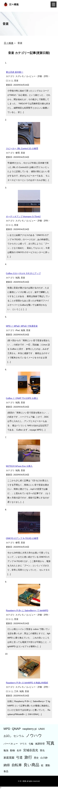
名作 (19, 750)
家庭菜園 (9, 757)
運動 (47, 765)
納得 (7, 765)
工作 (16, 691)
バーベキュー (11, 743)
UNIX (41, 728)
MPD (7, 728)
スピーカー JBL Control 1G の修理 (22, 148)
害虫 (42, 750)
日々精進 (14, 4)
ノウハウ (34, 735)
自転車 (17, 765)
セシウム (18, 735)
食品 (6, 771)
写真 (50, 743)
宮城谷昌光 (30, 750)
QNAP (16, 728)
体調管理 (40, 743)
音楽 (16, 80)
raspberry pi (29, 728)
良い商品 (31, 765)
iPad (17, 330)
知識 (17, 277)
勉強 (6, 750)
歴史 (36, 757)
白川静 (44, 757)
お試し (8, 735)
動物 (12, 750)
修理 (17, 153)
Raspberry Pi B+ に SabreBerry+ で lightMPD (27, 610)
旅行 (28, 757)
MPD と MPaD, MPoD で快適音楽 (22, 326)
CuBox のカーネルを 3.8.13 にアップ (23, 273)
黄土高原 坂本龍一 (14, 72)
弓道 (19, 757)
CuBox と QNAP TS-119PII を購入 (22, 398)
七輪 (31, 743)
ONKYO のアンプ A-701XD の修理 (22, 538)
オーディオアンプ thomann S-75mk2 (23, 216)
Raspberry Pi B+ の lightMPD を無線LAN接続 (27, 682)
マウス (23, 743)
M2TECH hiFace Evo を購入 (19, 466)
